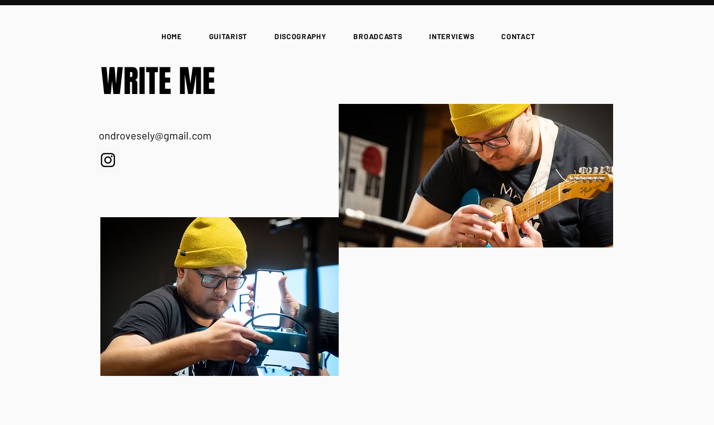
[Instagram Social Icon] (108, 160)
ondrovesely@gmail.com (155, 135)
